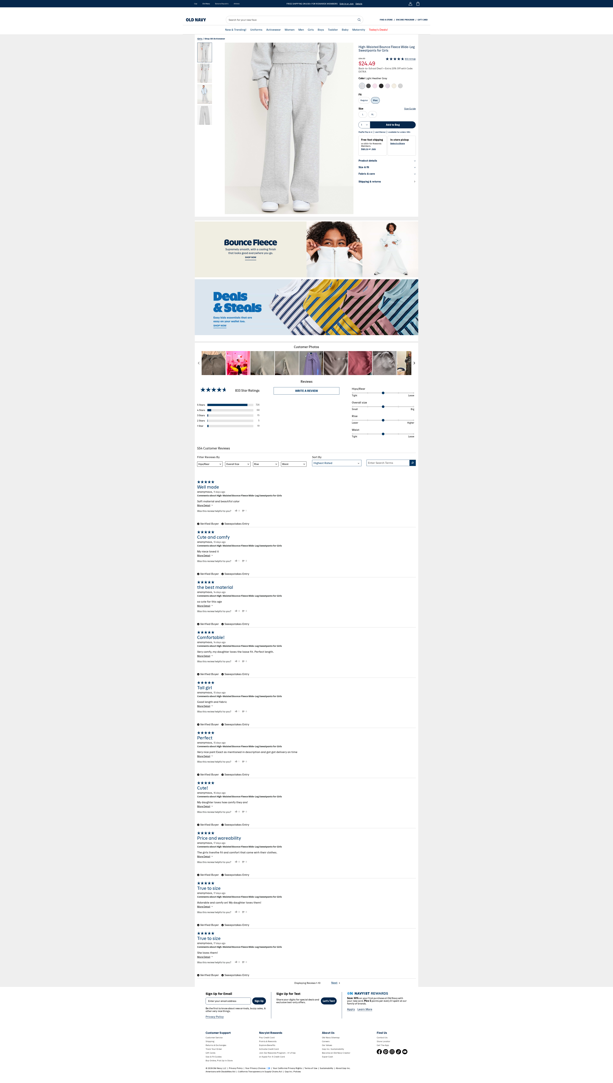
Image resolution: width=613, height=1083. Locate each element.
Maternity (358, 30)
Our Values (327, 1045)
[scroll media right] (414, 363)
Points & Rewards (267, 1041)
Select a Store (397, 143)
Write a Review (306, 390)
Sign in (364, 149)
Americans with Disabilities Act (220, 1071)
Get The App (383, 1045)
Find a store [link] (386, 20)
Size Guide (410, 108)
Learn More (364, 1009)
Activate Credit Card (269, 1049)
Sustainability (326, 1068)
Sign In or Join (347, 4)
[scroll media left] (199, 363)
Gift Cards (210, 1053)
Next (334, 982)
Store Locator (383, 1041)
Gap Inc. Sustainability (333, 1049)
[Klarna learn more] (386, 132)
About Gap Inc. (343, 1068)
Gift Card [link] (423, 20)
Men (301, 30)
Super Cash (327, 1057)
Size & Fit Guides (214, 1057)
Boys (321, 30)
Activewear (273, 30)
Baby (345, 30)
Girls (311, 30)
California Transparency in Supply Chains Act (260, 1071)
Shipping (210, 1041)
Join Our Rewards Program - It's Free (277, 1053)
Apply (351, 1009)
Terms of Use (310, 1068)
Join (373, 149)
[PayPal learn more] (373, 132)
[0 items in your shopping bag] (417, 3)
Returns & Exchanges (216, 1045)
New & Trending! (235, 30)
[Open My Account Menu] (410, 3)
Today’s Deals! (378, 30)
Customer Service (214, 1037)
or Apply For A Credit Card (272, 1057)
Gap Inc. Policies (293, 1071)
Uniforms (256, 30)
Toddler (333, 30)
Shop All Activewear (214, 39)
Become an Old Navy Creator (336, 1053)
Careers (325, 1041)
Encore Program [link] (405, 20)
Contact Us (382, 1037)
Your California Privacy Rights (287, 1068)
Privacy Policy (215, 1016)
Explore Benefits (267, 1045)
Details (359, 4)
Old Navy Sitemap (331, 1037)
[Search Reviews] (412, 463)
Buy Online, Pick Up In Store (219, 1060)
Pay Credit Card (267, 1037)
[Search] (359, 20)
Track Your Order (214, 1049)
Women (290, 30)
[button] (275, 130)
